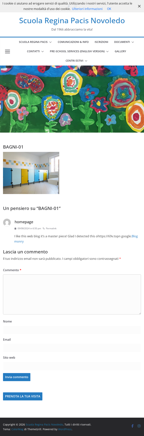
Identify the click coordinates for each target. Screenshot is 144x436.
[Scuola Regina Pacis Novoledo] (72, 68)
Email (7, 339)
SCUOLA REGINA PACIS (33, 42)
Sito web (9, 357)
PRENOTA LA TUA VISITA (22, 396)
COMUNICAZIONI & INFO (73, 42)
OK (109, 9)
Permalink (51, 228)
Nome (7, 321)
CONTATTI (33, 51)
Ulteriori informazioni (87, 9)
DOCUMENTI (122, 42)
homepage (24, 221)
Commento (12, 270)
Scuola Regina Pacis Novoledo (72, 20)
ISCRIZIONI (101, 42)
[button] (50, 42)
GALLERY (120, 51)
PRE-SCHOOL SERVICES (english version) (77, 51)
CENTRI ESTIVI (74, 60)
